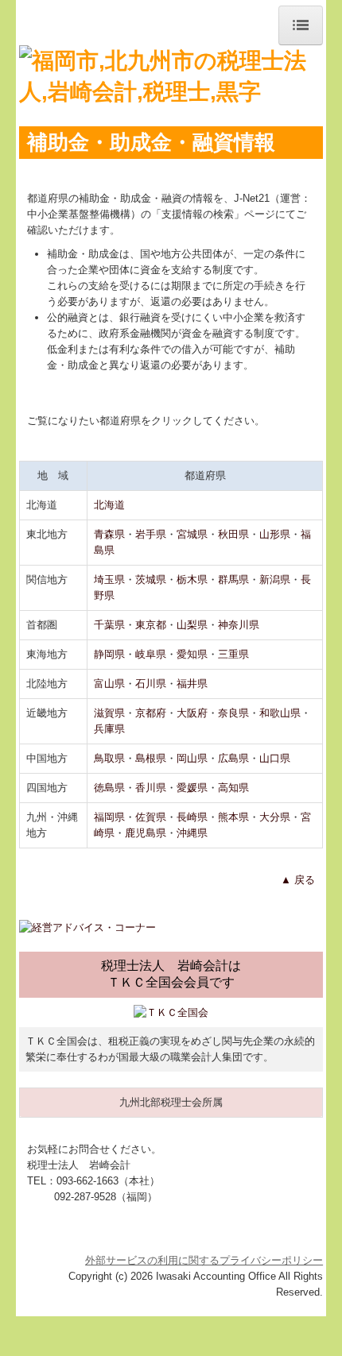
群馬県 (233, 579)
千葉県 (109, 625)
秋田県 (233, 534)
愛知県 (192, 654)
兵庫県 (109, 729)
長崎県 (192, 817)
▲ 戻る (298, 880)
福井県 (192, 684)
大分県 (274, 817)
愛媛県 (192, 788)
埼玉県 (109, 579)
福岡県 (109, 817)
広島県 (233, 758)
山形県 (274, 534)
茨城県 (150, 579)
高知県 (233, 788)
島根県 (150, 758)
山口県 (274, 758)
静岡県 (109, 654)
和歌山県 (280, 713)
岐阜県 (150, 654)
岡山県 (192, 758)
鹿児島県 (145, 833)
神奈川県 (238, 625)
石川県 (150, 684)
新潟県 (274, 579)
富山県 (109, 684)
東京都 (150, 625)
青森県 (109, 534)
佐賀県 (150, 817)
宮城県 (192, 534)
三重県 (233, 654)
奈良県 (233, 713)
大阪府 (192, 713)
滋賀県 (109, 713)
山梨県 (192, 625)
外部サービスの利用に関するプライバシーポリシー (204, 1260)
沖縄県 (192, 833)
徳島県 (109, 788)
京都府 (150, 713)
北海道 (109, 505)
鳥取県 (109, 758)
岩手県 (150, 534)
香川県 (150, 788)
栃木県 (192, 579)
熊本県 (233, 817)
